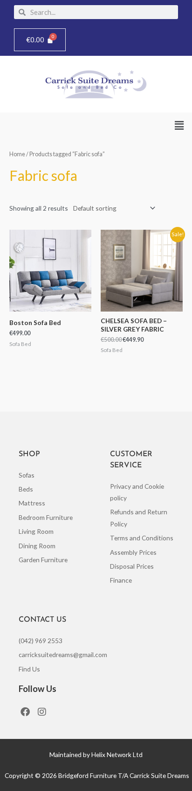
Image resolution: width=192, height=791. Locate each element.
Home (17, 154)
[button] (179, 125)
